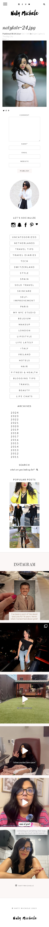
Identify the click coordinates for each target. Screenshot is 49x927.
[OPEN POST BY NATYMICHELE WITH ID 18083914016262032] (24, 699)
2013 (15, 450)
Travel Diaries (24, 255)
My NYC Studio (24, 312)
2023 (15, 416)
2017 (15, 436)
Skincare (24, 291)
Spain (24, 279)
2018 (15, 433)
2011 (15, 456)
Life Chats (24, 396)
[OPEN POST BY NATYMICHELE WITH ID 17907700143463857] (24, 750)
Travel (24, 384)
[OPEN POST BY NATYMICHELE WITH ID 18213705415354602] (24, 647)
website (24, 161)
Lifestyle (24, 336)
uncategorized (24, 237)
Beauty (24, 390)
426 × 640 (25, 34)
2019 (15, 429)
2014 (15, 446)
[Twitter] (3, 110)
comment (24, 115)
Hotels (24, 360)
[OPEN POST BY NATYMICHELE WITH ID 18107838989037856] (24, 854)
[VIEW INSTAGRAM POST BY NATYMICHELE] (46, 616)
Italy (25, 348)
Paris (24, 306)
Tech (24, 261)
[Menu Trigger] (5, 4)
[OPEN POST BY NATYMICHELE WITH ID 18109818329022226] (24, 802)
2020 (15, 426)
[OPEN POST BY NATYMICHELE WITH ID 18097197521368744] (24, 595)
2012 (15, 453)
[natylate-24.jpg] (24, 73)
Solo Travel (24, 285)
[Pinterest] (8, 110)
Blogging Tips (24, 378)
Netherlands (24, 243)
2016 (15, 439)
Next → (5, 39)
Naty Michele (24, 14)
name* (24, 144)
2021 (15, 422)
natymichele (24, 574)
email (24, 152)
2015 (15, 443)
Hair (24, 366)
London (25, 330)
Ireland (24, 354)
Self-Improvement (24, 299)
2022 (15, 419)
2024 (15, 412)
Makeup (24, 324)
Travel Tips (24, 249)
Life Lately (24, 342)
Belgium (24, 318)
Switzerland (24, 267)
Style (24, 273)
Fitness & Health (24, 372)
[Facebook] (6, 110)
